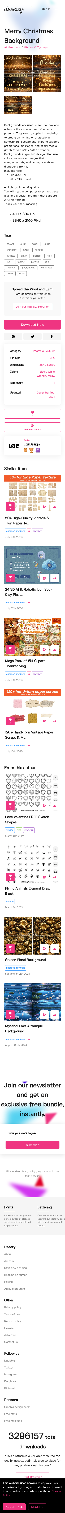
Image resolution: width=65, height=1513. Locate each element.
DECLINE (37, 1507)
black (26, 250)
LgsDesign (32, 444)
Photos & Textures (36, 47)
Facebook (10, 1381)
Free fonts (10, 1414)
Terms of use (12, 1314)
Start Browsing (32, 1477)
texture (39, 250)
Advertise (10, 1335)
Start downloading (15, 1268)
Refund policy (12, 1321)
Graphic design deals (17, 1407)
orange (10, 244)
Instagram (10, 1374)
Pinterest (9, 1388)
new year (11, 268)
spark (24, 256)
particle (11, 256)
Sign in (45, 9)
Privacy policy (12, 1307)
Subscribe (32, 1145)
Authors (9, 1261)
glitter (37, 256)
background (28, 268)
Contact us (11, 1342)
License (9, 1328)
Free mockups (13, 1421)
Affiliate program (14, 1289)
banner (35, 262)
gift (47, 262)
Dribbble (9, 1360)
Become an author (15, 1275)
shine (47, 244)
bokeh (35, 244)
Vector (10, 830)
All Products (12, 47)
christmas (46, 268)
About (8, 1254)
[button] (56, 8)
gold (21, 274)
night (49, 256)
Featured (37, 531)
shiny (23, 244)
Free (19, 830)
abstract (11, 250)
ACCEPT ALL (14, 1507)
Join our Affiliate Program (32, 307)
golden (21, 262)
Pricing (8, 1282)
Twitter (8, 1367)
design (10, 274)
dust (9, 262)
